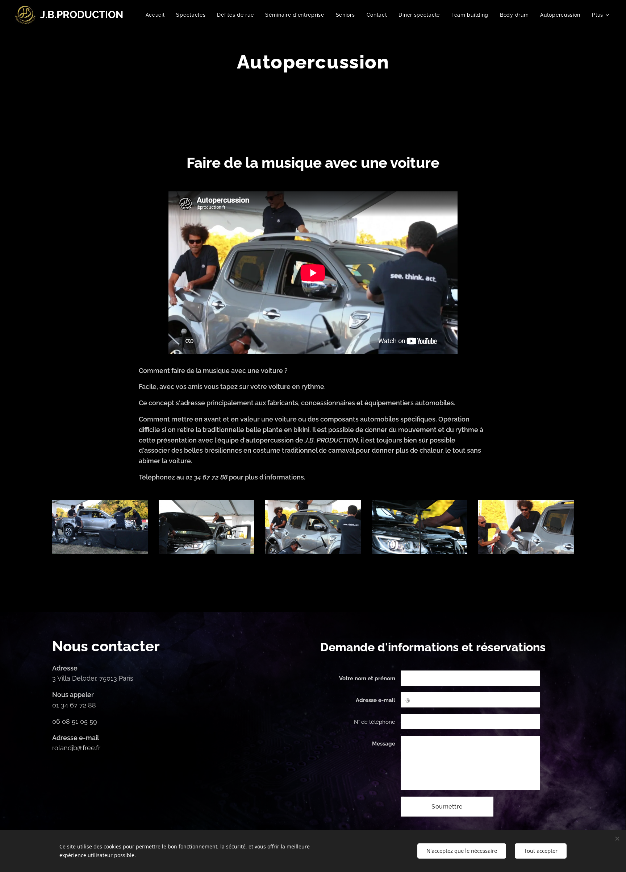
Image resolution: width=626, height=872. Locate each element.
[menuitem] (157, 15)
